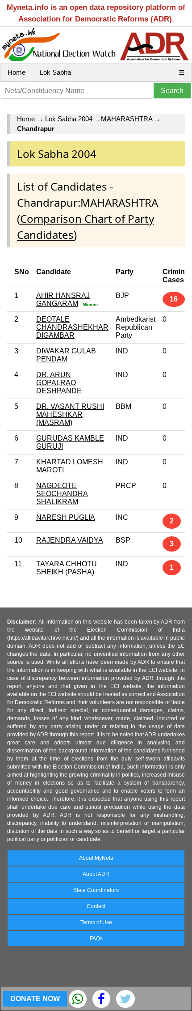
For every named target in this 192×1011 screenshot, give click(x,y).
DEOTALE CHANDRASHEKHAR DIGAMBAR (72, 327)
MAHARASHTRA (126, 119)
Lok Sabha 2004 (69, 119)
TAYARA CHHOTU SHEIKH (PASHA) (66, 568)
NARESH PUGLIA (65, 517)
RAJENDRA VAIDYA (69, 540)
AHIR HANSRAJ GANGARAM (63, 299)
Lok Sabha (55, 72)
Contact (96, 906)
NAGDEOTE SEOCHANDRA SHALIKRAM (62, 494)
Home (16, 72)
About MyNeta (96, 858)
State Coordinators (96, 890)
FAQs (96, 938)
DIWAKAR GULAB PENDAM (66, 355)
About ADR (96, 874)
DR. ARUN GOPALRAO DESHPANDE (59, 383)
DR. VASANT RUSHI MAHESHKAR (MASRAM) (70, 414)
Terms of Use (96, 922)
